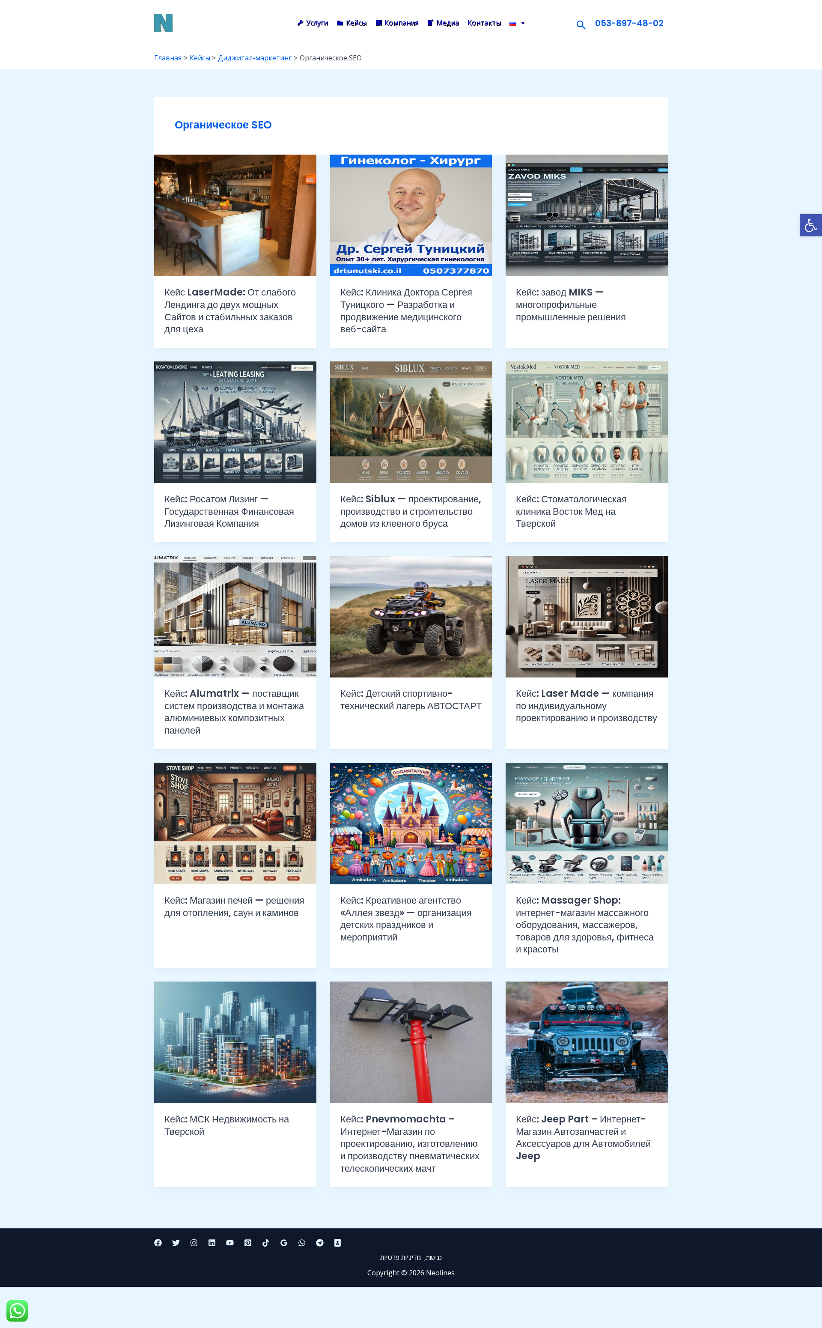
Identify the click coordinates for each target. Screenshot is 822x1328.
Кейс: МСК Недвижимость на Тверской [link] (226, 1125)
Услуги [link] (317, 22)
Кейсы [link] (356, 22)
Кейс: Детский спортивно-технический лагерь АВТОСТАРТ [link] (411, 700)
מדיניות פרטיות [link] (401, 1257)
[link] (811, 225)
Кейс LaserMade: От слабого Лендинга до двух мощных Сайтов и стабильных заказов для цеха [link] (230, 311)
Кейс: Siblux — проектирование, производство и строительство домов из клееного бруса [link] (410, 511)
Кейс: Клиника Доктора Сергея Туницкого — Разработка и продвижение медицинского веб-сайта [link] (406, 311)
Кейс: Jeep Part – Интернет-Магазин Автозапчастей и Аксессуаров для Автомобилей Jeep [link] (583, 1138)
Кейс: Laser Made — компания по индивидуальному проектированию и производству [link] (586, 706)
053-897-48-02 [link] (629, 23)
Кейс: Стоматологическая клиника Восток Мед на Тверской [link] (571, 511)
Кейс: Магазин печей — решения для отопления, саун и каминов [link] (234, 906)
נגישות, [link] (432, 1257)
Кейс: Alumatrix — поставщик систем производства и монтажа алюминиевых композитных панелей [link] (234, 712)
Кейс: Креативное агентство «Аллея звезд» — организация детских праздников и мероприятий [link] (406, 919)
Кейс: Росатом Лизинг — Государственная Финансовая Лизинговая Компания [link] (229, 511)
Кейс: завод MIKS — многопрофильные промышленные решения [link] (571, 304)
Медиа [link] (447, 22)
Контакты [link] (484, 22)
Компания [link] (401, 22)
